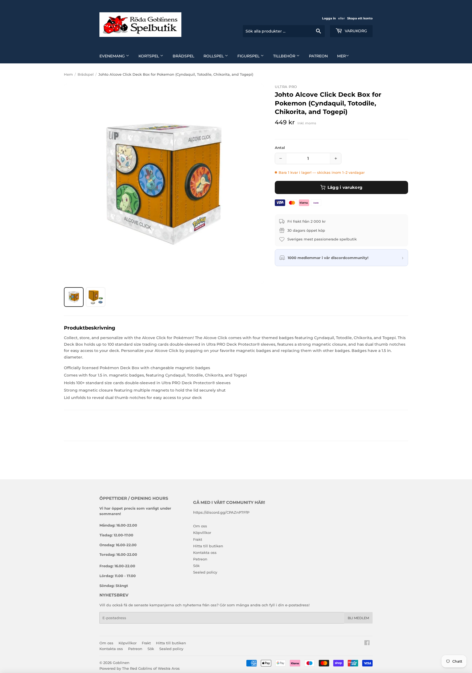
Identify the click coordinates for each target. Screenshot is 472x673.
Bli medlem (358, 618)
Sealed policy (205, 572)
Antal (280, 147)
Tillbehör (284, 56)
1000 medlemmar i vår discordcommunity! (328, 257)
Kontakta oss (205, 552)
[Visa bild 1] (74, 297)
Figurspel (249, 56)
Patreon (318, 56)
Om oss (200, 526)
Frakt (197, 539)
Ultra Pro (286, 86)
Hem (68, 74)
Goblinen (121, 662)
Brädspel (183, 56)
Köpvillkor (202, 532)
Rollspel (214, 56)
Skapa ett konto (360, 18)
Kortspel (149, 56)
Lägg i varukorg (345, 187)
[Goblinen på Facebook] (367, 643)
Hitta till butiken (208, 546)
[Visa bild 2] (95, 297)
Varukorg (355, 30)
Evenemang (112, 56)
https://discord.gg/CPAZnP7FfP (221, 512)
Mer (341, 56)
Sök (196, 565)
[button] (164, 184)
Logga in (329, 18)
